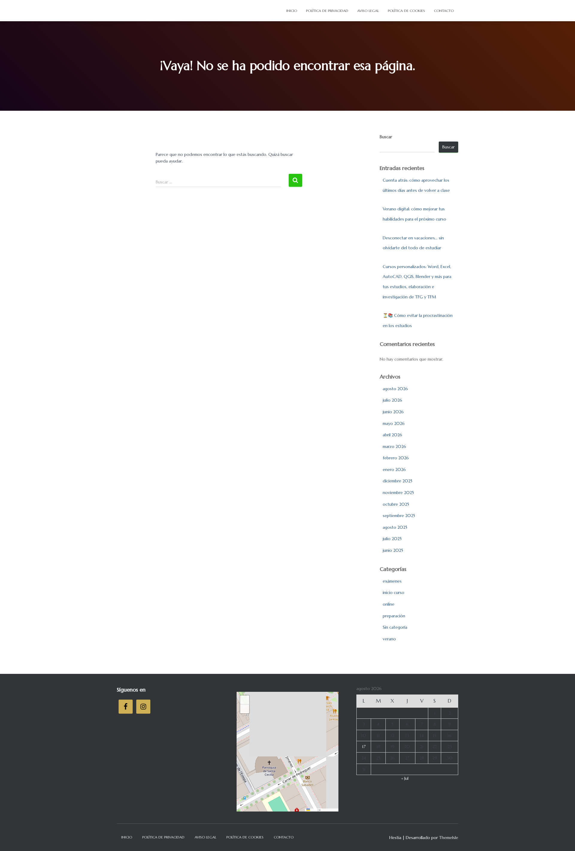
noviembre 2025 (398, 492)
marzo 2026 (394, 446)
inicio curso (393, 592)
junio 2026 (393, 411)
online (388, 604)
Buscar (386, 136)
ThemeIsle (448, 837)
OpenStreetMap (329, 810)
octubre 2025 (396, 504)
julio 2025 (392, 538)
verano (389, 639)
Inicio (291, 10)
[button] (244, 699)
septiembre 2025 (399, 515)
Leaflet (313, 810)
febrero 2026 (396, 458)
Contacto (444, 10)
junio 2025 (393, 550)
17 (364, 746)
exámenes (392, 581)
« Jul (404, 778)
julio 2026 (392, 400)
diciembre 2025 (397, 481)
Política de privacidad (327, 10)
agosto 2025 (395, 527)
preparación (394, 616)
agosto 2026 (395, 388)
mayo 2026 (394, 423)
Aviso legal (368, 10)
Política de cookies (406, 10)
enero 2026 (394, 469)
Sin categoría (395, 627)
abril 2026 (392, 434)
